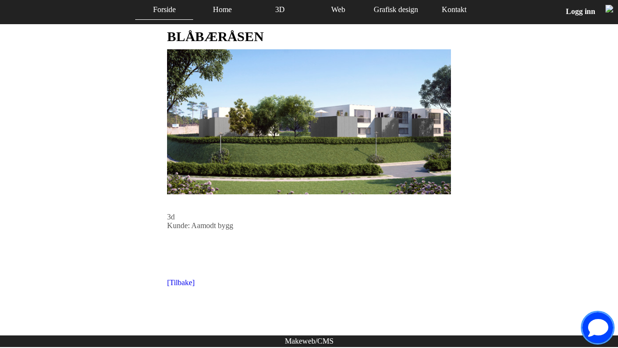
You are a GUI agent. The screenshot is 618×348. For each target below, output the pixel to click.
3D (280, 9)
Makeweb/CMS (309, 341)
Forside (164, 9)
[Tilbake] (181, 282)
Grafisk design (396, 9)
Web (338, 9)
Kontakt (454, 9)
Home (222, 9)
